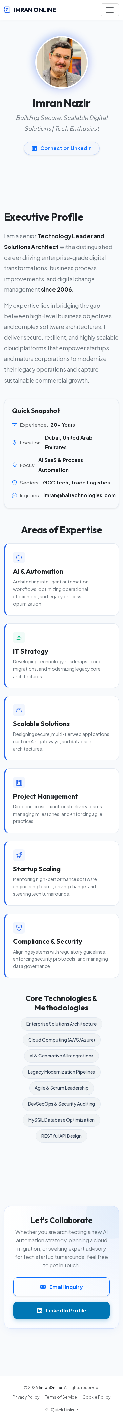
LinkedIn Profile (65, 1310)
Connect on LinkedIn (65, 148)
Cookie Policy (96, 1397)
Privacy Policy (26, 1397)
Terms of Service (61, 1397)
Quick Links (62, 1409)
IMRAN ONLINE (34, 10)
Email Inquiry (65, 1286)
